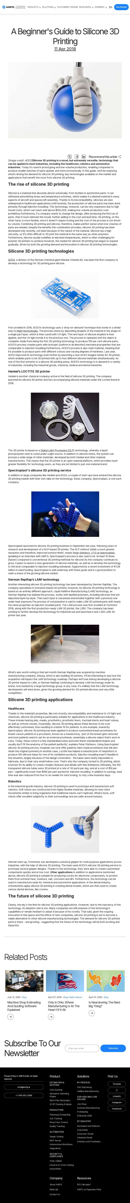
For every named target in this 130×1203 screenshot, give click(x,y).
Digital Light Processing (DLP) (57, 450)
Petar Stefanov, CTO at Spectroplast (94, 552)
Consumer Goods (85, 1133)
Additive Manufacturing (88, 1091)
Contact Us (55, 1194)
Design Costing (56, 1136)
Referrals (54, 1189)
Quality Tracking (57, 1126)
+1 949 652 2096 (23, 1095)
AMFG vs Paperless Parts (89, 1189)
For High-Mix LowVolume (87, 1098)
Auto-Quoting (56, 1089)
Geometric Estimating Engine (59, 1095)
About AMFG (56, 1184)
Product (55, 1076)
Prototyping (82, 1111)
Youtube (117, 1084)
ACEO (11, 259)
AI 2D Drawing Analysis (60, 1104)
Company (56, 1178)
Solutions (83, 1076)
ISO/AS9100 (55, 1169)
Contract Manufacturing (88, 1108)
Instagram (117, 1102)
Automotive (82, 1130)
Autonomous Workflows (61, 1144)
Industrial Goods (84, 1137)
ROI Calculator (84, 1184)
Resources (84, 1178)
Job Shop (81, 1104)
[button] (34, 7)
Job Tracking (56, 1118)
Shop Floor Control (59, 1122)
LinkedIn (117, 1096)
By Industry (84, 1121)
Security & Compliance (56, 1155)
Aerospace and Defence (88, 1126)
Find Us (113, 1076)
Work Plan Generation (60, 1100)
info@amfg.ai (24, 1087)
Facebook (117, 1108)
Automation (57, 1132)
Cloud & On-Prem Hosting (62, 1165)
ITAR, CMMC (56, 1161)
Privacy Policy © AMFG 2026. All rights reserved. (21, 1077)
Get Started (121, 7)
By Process (83, 1082)
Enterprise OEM (84, 1115)
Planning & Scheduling (60, 1114)
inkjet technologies (27, 330)
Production (56, 1110)
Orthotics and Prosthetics (88, 1141)
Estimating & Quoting (57, 1083)
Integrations (55, 1148)
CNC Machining (84, 1087)
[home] (14, 7)
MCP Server (55, 1140)
